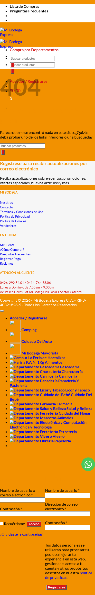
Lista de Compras (24, 6)
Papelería (62, 440)
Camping (29, 329)
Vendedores (8, 226)
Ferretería (68, 431)
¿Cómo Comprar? (12, 249)
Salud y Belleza (79, 408)
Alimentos (53, 362)
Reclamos (6, 263)
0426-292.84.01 (12, 283)
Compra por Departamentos (34, 49)
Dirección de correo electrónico (61, 506)
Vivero (59, 436)
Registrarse (56, 587)
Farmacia (64, 403)
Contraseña (11, 508)
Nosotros (6, 203)
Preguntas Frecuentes (29, 11)
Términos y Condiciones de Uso (21, 212)
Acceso (33, 524)
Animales (65, 417)
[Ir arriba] (2, 311)
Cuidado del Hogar (75, 413)
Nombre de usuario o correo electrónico (17, 492)
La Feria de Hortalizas (46, 357)
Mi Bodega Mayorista (39, 353)
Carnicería (68, 376)
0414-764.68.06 (39, 283)
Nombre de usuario (62, 490)
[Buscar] (12, 71)
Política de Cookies (13, 221)
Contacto (6, 207)
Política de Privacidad (15, 216)
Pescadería (69, 366)
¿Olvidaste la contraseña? (21, 534)
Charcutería (72, 371)
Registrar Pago (10, 259)
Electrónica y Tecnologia (31, 427)
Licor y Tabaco (77, 390)
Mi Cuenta (7, 245)
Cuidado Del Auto (36, 341)
